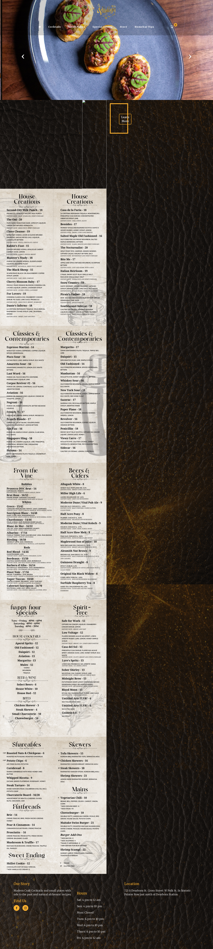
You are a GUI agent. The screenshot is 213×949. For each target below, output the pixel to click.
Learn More (125, 119)
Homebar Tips (144, 26)
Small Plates (76, 26)
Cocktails (54, 26)
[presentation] (23, 56)
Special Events (102, 26)
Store (123, 26)
